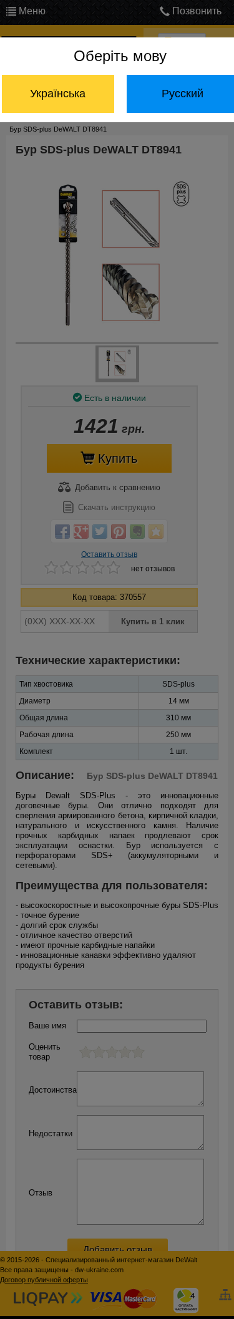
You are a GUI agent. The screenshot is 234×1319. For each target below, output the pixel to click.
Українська (57, 93)
